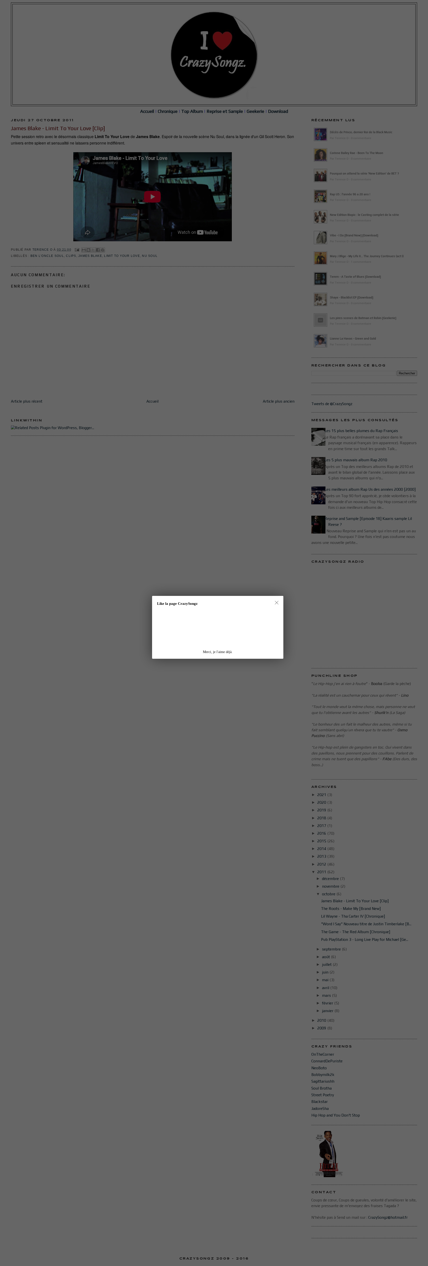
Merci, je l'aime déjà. (218, 652)
